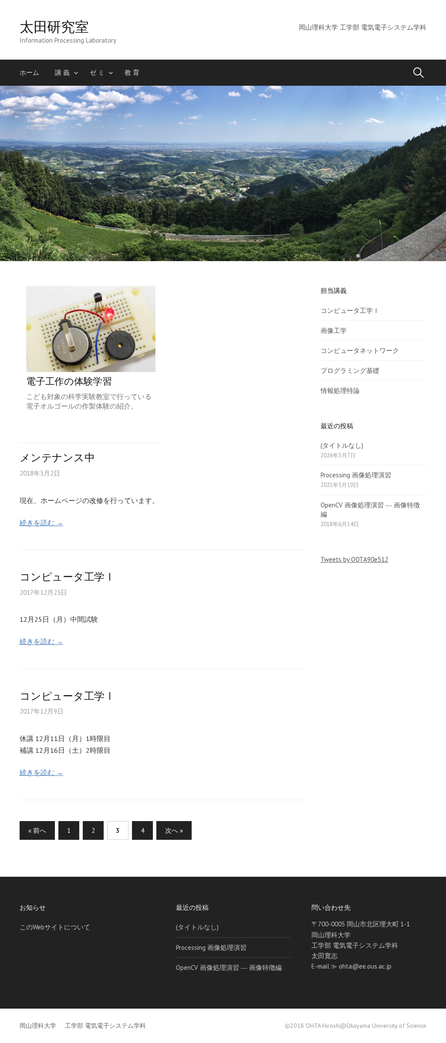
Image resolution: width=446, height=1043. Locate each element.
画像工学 (334, 330)
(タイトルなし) (342, 445)
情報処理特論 (340, 390)
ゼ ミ (97, 72)
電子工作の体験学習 (69, 381)
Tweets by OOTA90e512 (354, 559)
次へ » (174, 830)
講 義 (62, 72)
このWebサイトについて (55, 927)
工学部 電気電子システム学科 (105, 1026)
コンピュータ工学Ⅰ (67, 577)
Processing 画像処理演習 (356, 475)
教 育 (132, 72)
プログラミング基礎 (350, 370)
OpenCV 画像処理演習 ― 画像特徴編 (229, 967)
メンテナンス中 (57, 457)
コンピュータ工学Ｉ (350, 310)
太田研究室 (54, 26)
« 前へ (37, 830)
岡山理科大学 (38, 1026)
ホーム (29, 72)
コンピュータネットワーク (360, 350)
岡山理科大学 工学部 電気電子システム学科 (362, 27)
